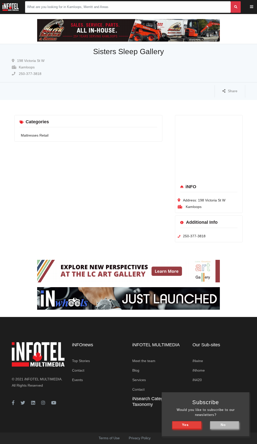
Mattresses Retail (34, 135)
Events (77, 380)
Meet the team (143, 361)
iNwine (197, 361)
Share (232, 91)
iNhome (198, 370)
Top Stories (81, 361)
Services (139, 380)
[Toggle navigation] (255, 7)
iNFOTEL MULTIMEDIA (42, 379)
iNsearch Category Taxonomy (151, 401)
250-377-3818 (29, 74)
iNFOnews (82, 344)
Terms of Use (109, 438)
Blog (135, 370)
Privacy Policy (140, 438)
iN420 (197, 380)
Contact (78, 370)
